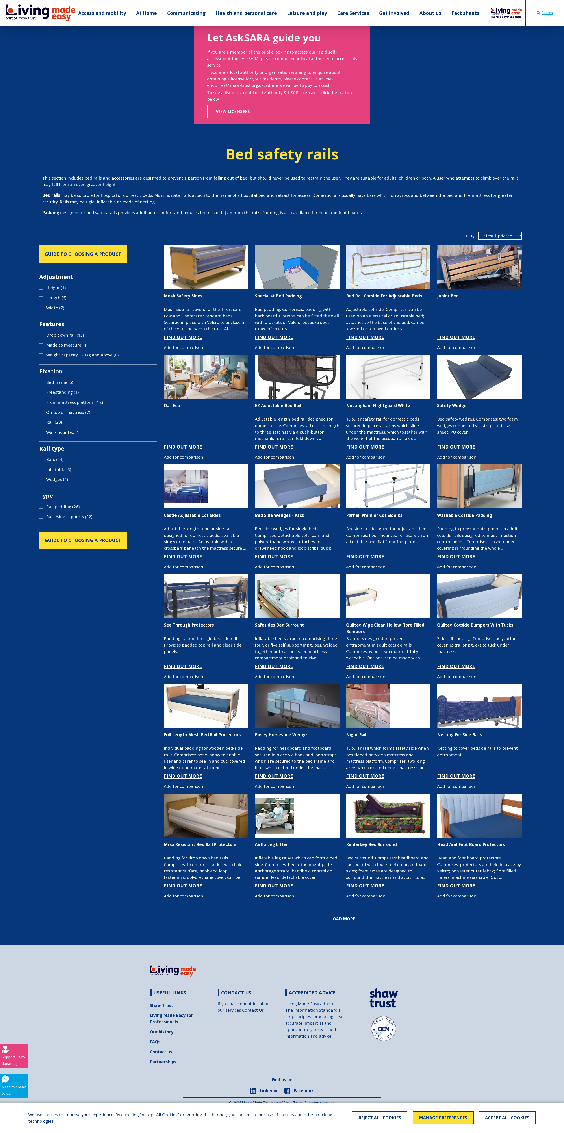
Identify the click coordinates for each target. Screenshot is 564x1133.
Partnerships (163, 1061)
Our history (161, 1032)
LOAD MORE (342, 919)
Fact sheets (465, 13)
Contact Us (253, 1010)
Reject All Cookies (379, 1117)
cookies (50, 1114)
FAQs (155, 1041)
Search (547, 12)
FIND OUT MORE (183, 337)
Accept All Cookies (507, 1117)
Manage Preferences (443, 1117)
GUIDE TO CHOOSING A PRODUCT (83, 254)
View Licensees (233, 111)
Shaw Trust (161, 1005)
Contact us (161, 1052)
